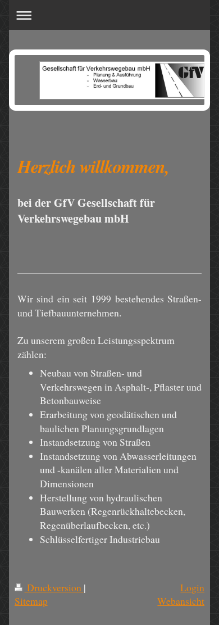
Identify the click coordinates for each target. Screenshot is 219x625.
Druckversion (54, 587)
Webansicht (180, 601)
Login (192, 587)
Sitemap (31, 601)
